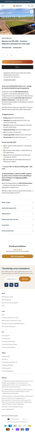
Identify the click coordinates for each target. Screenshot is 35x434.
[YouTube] (16, 285)
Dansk (24, 419)
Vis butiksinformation (10, 80)
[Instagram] (11, 285)
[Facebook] (6, 285)
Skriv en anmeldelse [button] (17, 256)
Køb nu (17, 67)
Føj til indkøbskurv (18, 61)
